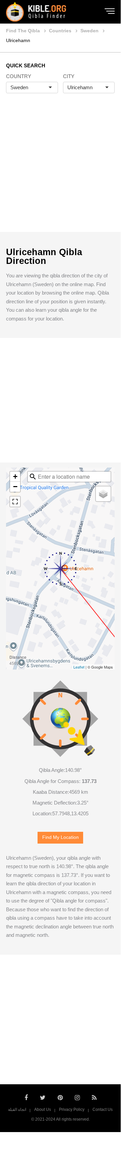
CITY (68, 76)
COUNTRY (18, 76)
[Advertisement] (60, 169)
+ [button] (15, 476)
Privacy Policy (71, 1109)
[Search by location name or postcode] (33, 477)
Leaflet (78, 667)
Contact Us (103, 1109)
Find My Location (60, 837)
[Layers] (103, 493)
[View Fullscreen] (15, 502)
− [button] (15, 486)
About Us (42, 1109)
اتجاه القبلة (17, 1109)
